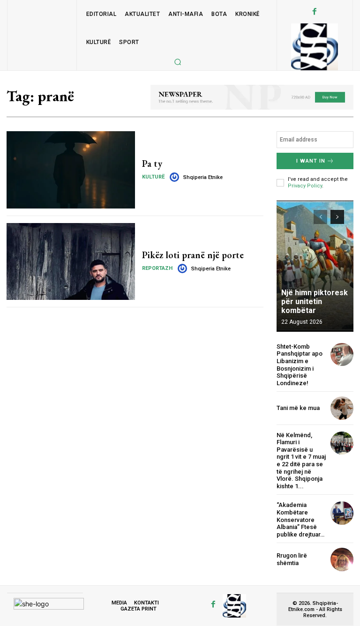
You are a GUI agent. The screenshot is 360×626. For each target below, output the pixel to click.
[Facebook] (314, 11)
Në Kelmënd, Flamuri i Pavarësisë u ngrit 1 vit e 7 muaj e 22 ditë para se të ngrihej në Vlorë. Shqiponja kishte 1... (301, 461)
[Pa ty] (71, 169)
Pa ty (152, 163)
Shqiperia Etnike (203, 177)
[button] (178, 62)
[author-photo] (176, 177)
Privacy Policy (305, 186)
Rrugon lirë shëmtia (292, 559)
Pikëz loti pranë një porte (193, 255)
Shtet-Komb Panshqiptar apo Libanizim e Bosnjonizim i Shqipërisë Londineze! (299, 365)
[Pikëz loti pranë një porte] (71, 261)
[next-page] (337, 217)
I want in (310, 161)
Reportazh (157, 268)
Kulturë (153, 177)
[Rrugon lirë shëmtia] (341, 559)
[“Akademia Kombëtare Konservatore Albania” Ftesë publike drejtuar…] (341, 512)
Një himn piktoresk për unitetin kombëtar (314, 301)
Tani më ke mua (298, 407)
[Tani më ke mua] (341, 407)
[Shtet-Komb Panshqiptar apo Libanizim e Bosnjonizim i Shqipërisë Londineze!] (341, 354)
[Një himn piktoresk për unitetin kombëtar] (315, 266)
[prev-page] (320, 217)
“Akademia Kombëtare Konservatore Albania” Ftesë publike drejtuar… (300, 519)
